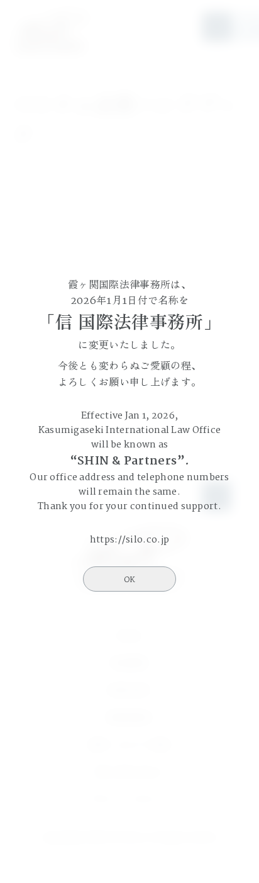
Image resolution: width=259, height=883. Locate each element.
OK (129, 580)
